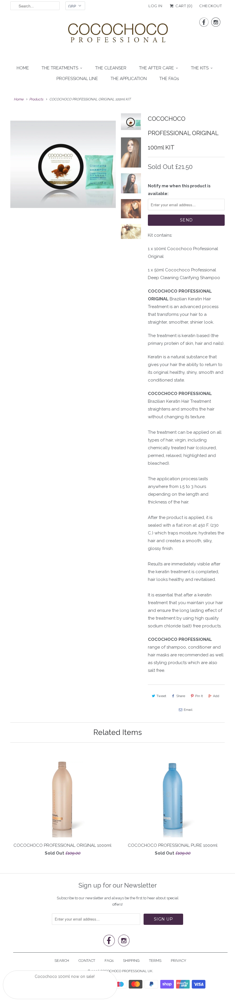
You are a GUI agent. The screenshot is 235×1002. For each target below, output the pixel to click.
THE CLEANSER (110, 68)
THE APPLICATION (129, 78)
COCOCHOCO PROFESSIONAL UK (126, 971)
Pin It (199, 696)
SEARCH (61, 960)
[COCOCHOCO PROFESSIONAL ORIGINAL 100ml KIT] (63, 164)
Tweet (161, 696)
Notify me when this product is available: (179, 190)
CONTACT (87, 960)
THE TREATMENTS (60, 68)
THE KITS (200, 68)
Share (180, 696)
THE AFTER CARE (156, 68)
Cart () (183, 5)
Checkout (210, 5)
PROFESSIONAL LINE (77, 78)
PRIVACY (178, 960)
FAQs (109, 960)
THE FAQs (169, 78)
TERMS (155, 960)
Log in (155, 5)
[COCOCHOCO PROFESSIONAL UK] (117, 34)
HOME (23, 68)
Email (188, 710)
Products (36, 99)
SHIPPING (131, 960)
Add (216, 696)
